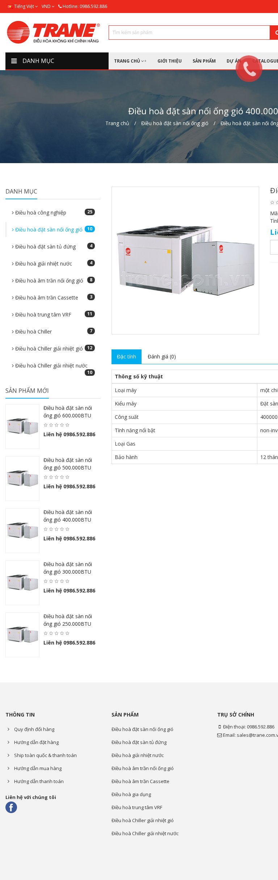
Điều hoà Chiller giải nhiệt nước (53, 367)
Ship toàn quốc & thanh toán (45, 755)
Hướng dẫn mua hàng (37, 768)
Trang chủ (117, 123)
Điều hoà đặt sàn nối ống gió (174, 123)
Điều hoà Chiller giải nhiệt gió (53, 348)
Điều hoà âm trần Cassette (53, 297)
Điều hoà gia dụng (131, 794)
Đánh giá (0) (162, 356)
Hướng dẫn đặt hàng (36, 742)
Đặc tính (126, 356)
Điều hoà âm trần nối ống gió (53, 280)
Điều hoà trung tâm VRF (53, 314)
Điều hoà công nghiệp (53, 212)
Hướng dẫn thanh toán (38, 781)
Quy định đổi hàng (33, 729)
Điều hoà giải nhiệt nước (53, 263)
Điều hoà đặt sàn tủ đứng (53, 246)
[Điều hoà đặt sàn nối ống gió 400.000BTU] (185, 261)
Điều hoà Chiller (53, 331)
